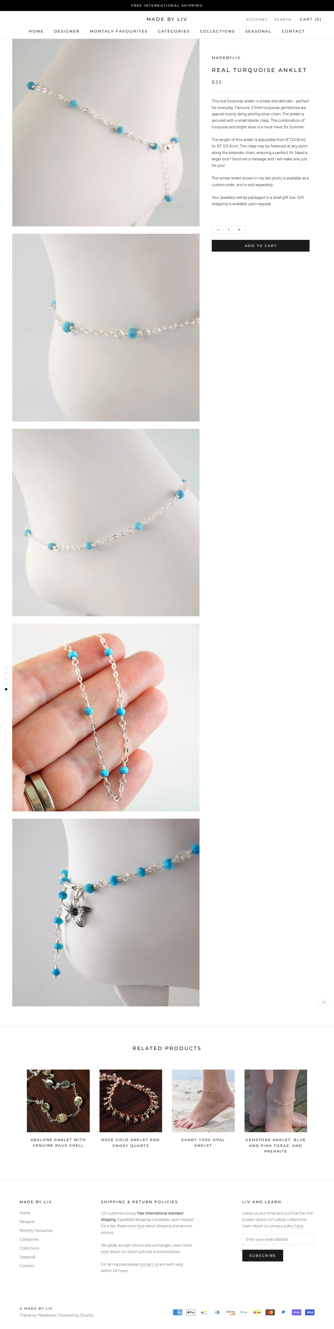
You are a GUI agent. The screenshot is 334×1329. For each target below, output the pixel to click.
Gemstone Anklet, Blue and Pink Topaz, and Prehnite (275, 1145)
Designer (67, 31)
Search (283, 19)
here (141, 1226)
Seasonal (258, 31)
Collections (217, 31)
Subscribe (262, 1255)
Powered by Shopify (76, 1315)
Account (256, 19)
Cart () (311, 19)
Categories (174, 31)
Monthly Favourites (119, 31)
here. (299, 1226)
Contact (293, 31)
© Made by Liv (36, 1308)
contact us (149, 1264)
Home (36, 31)
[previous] (15, 1109)
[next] (318, 1109)
